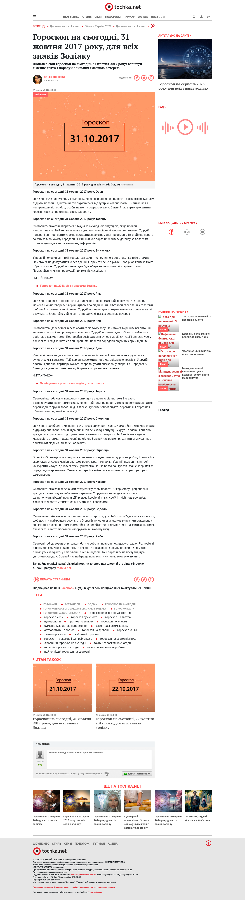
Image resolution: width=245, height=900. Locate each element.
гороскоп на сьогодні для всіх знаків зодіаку (74, 608)
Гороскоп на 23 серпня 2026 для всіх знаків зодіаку (46, 820)
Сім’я (98, 16)
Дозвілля (158, 16)
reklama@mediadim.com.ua (83, 875)
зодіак (92, 604)
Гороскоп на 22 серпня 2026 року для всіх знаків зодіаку (76, 820)
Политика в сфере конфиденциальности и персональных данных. (85, 887)
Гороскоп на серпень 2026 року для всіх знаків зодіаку (183, 86)
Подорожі (113, 16)
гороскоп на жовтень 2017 (61, 612)
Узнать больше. (95, 892)
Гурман (129, 16)
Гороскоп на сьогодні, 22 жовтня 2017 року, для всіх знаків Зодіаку (125, 723)
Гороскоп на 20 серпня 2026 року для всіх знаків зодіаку (168, 820)
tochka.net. (64, 567)
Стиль (87, 16)
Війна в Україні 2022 (98, 26)
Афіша (143, 16)
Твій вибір (40, 94)
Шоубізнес (71, 16)
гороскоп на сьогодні (120, 604)
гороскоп (50, 604)
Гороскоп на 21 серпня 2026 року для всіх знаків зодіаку (107, 820)
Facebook (67, 588)
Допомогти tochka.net (65, 26)
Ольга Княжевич (55, 77)
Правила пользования (43, 887)
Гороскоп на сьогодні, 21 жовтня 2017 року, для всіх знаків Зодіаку (62, 723)
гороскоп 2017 (124, 608)
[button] (201, 17)
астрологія (72, 604)
